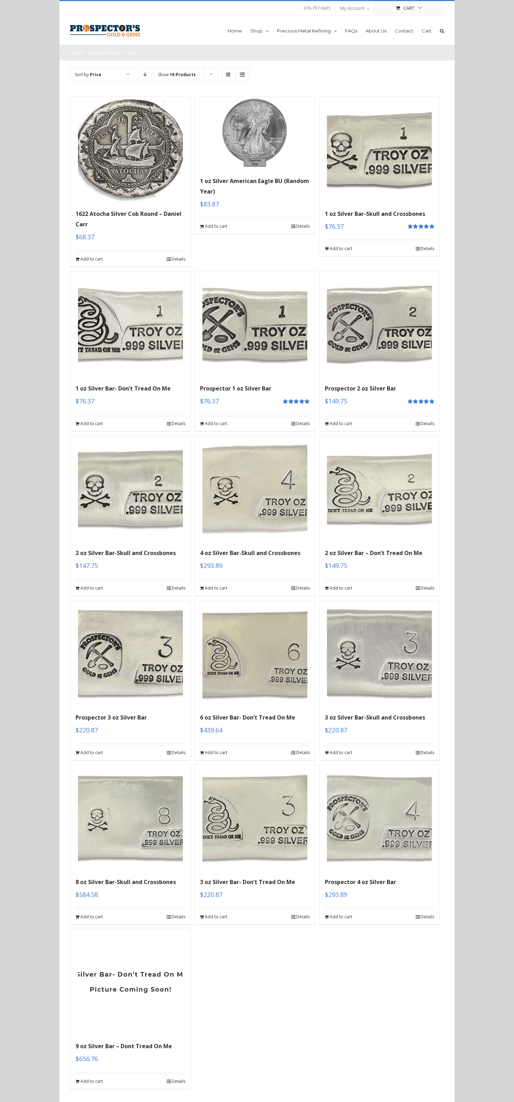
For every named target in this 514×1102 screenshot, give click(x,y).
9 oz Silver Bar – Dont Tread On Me (124, 1046)
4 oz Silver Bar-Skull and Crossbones (250, 553)
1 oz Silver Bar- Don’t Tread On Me (123, 388)
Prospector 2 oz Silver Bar (360, 388)
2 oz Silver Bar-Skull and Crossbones (126, 553)
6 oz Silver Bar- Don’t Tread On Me (247, 717)
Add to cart (91, 259)
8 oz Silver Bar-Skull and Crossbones (126, 882)
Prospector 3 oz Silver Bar (111, 717)
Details (178, 259)
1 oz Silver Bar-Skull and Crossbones (375, 214)
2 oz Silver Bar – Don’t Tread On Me (373, 553)
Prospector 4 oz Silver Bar (360, 882)
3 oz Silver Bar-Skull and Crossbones (375, 717)
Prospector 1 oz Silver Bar (235, 388)
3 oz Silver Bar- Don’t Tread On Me (247, 882)
